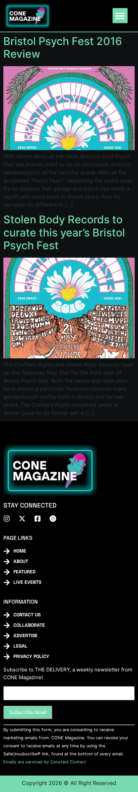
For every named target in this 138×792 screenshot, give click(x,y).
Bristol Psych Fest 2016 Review (62, 47)
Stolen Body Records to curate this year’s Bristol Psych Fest (64, 232)
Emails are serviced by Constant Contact (44, 761)
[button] (120, 15)
